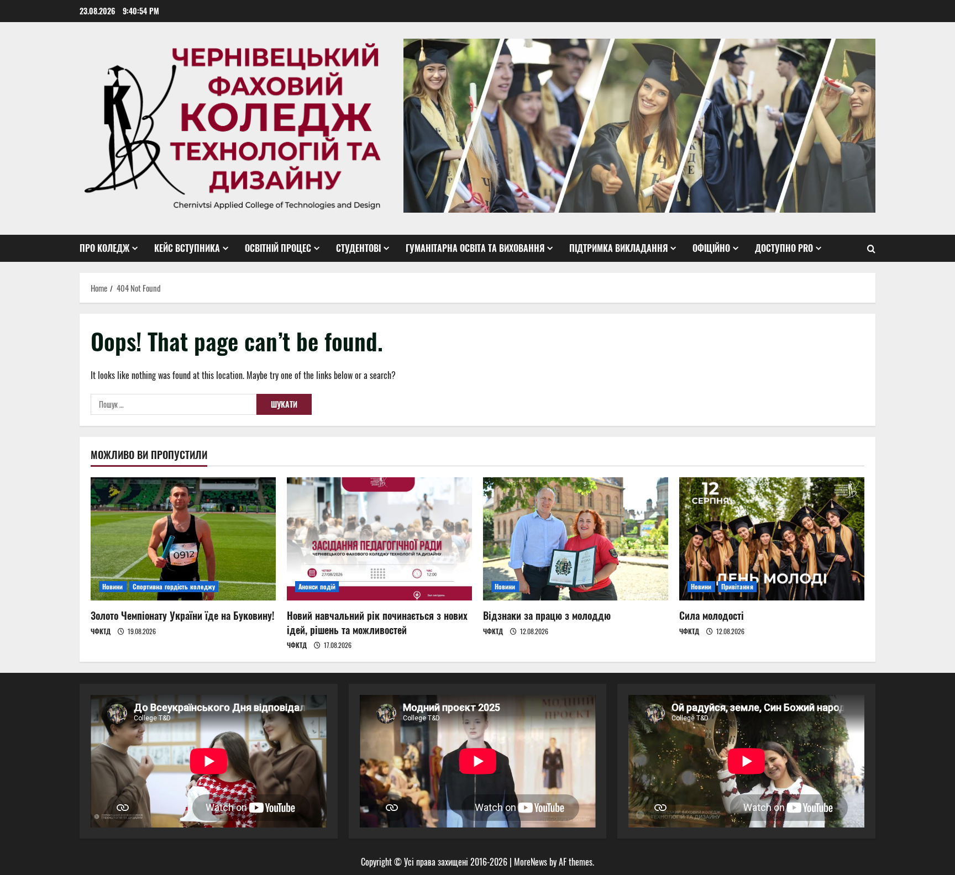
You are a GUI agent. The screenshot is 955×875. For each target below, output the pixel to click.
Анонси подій (316, 586)
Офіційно (711, 248)
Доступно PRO (784, 248)
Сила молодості (711, 615)
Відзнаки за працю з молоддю (547, 615)
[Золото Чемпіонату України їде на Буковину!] (183, 538)
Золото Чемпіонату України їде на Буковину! (182, 615)
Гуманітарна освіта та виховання (475, 248)
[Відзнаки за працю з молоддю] (575, 538)
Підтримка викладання (618, 248)
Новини (112, 586)
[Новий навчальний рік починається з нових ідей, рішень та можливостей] (379, 538)
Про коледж (104, 248)
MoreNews (530, 861)
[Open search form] (871, 248)
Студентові (358, 248)
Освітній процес (278, 248)
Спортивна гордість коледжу (174, 586)
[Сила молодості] (771, 538)
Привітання (737, 586)
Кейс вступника (187, 248)
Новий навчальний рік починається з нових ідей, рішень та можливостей (377, 622)
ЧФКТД (101, 631)
